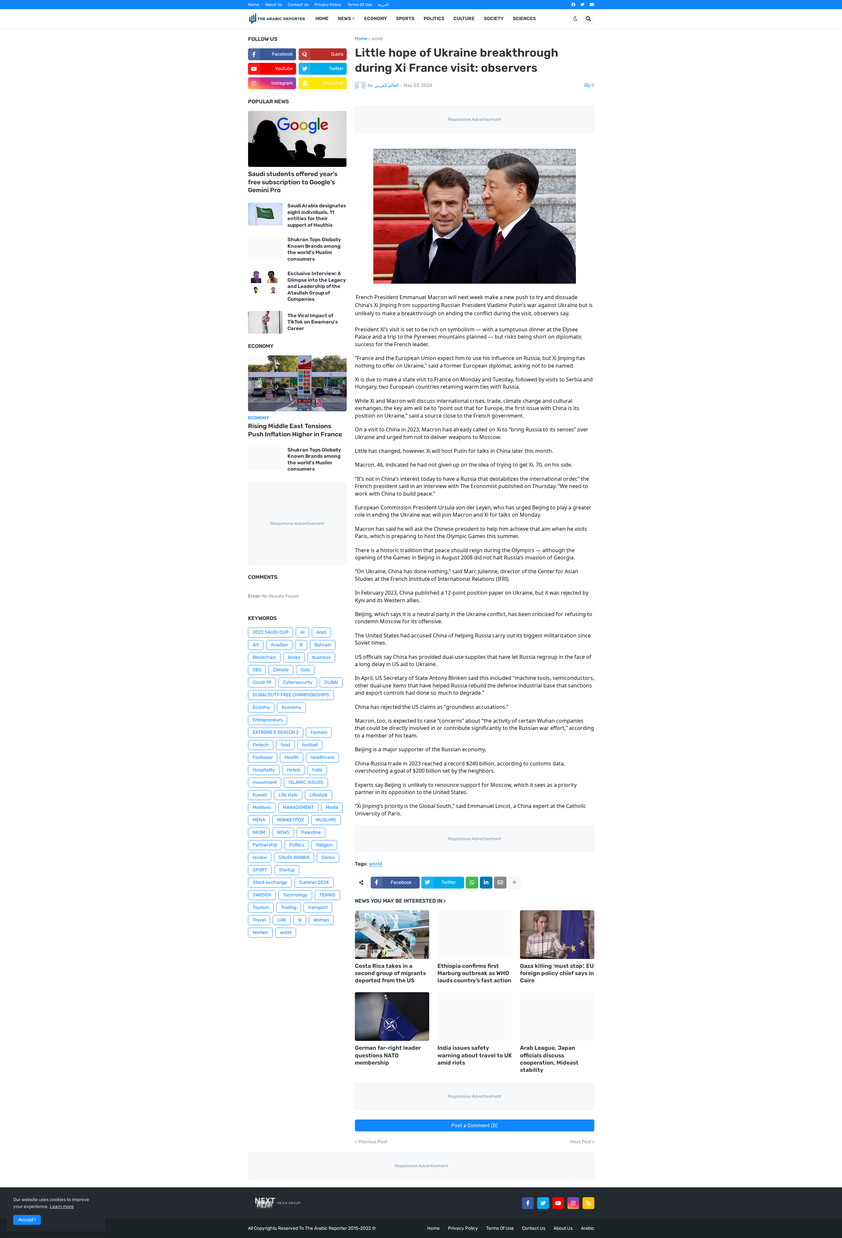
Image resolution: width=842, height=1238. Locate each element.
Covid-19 (262, 682)
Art (256, 645)
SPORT (260, 870)
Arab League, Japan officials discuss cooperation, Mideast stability (549, 1059)
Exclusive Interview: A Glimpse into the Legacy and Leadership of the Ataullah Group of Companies (316, 286)
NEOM (259, 832)
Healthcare (322, 757)
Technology (295, 895)
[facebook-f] (528, 1203)
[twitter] (582, 4)
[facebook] (573, 4)
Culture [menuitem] (464, 18)
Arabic (587, 1228)
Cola (305, 670)
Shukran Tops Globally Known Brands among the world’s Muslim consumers (314, 249)
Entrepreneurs (268, 720)
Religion (324, 845)
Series (327, 857)
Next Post (580, 1142)
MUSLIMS (326, 820)
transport (318, 907)
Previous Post (372, 1142)
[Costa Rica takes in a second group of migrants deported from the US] (392, 934)
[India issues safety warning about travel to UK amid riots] (474, 1016)
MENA (259, 820)
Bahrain (322, 645)
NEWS (283, 832)
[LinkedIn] (486, 883)
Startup (287, 870)
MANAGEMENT (298, 807)
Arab (321, 632)
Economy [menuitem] (375, 18)
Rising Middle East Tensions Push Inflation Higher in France (295, 430)
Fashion (318, 732)
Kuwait (260, 795)
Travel (259, 920)
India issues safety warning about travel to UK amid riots (474, 1055)
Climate (281, 670)
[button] (575, 19)
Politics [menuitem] (434, 18)
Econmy (261, 707)
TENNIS (327, 895)
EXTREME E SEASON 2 (276, 732)
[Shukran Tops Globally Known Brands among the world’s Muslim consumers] (265, 248)
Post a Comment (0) (474, 1125)
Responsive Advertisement (474, 119)
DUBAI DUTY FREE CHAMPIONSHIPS (291, 695)
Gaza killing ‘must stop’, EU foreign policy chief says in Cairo (557, 973)
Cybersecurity (297, 682)
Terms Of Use (359, 4)
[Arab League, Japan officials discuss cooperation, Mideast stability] (557, 1016)
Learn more (62, 1206)
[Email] (500, 883)
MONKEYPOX (290, 820)
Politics (296, 845)
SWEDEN (262, 895)
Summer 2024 (314, 882)
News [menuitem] (344, 18)
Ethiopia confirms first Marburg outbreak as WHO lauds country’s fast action (474, 973)
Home (253, 4)
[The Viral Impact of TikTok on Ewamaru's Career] (265, 322)
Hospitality (264, 770)
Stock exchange (270, 882)
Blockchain (264, 657)
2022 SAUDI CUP (270, 632)
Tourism (261, 907)
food (285, 745)
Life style (288, 795)
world (377, 39)
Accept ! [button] (27, 1220)
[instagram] (573, 1203)
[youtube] (592, 4)
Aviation (279, 645)
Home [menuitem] (322, 18)
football (310, 745)
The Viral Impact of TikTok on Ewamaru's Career (312, 322)
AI (302, 632)
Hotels (293, 770)
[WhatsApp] (472, 883)
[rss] (588, 1203)
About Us (273, 4)
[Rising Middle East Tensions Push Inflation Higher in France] (297, 383)
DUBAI (331, 682)
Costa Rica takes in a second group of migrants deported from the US (390, 973)
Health (292, 757)
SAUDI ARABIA (294, 857)
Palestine (311, 832)
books (294, 657)
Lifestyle (319, 795)
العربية (383, 4)
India (317, 770)
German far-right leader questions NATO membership (388, 1055)
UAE (281, 920)
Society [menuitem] (494, 18)
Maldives (262, 807)
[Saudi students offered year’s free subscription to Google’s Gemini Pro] (297, 139)
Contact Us (298, 4)
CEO (257, 670)
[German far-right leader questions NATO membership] (392, 1016)
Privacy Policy (327, 4)
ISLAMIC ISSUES (305, 782)
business (321, 657)
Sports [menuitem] (405, 18)
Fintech (261, 745)
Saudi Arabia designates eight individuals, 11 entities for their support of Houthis (316, 215)
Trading (288, 907)
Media (332, 807)
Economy (291, 707)
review (260, 857)
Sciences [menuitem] (524, 18)
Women (260, 932)
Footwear (263, 757)
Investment (265, 782)
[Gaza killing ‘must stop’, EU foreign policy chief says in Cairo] (557, 934)
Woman (321, 920)
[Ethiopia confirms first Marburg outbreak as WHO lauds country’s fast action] (474, 934)
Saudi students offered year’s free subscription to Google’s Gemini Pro (292, 182)
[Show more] (514, 883)
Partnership (265, 845)
